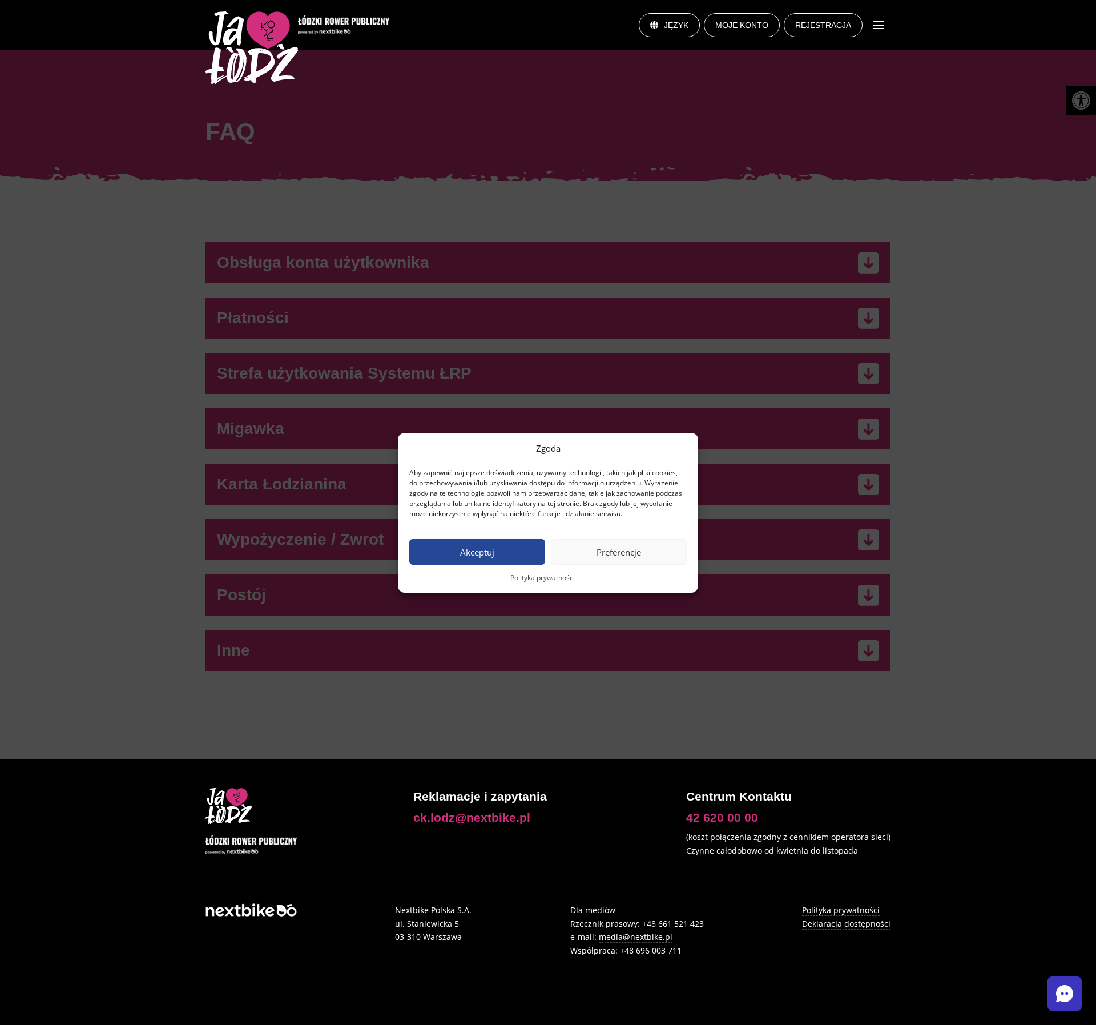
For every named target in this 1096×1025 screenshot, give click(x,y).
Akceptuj (477, 551)
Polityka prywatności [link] (542, 577)
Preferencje (619, 551)
